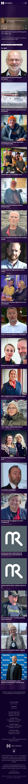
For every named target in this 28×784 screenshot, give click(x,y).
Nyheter (3, 36)
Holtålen (3, 44)
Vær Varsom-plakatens (17, 755)
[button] (4, 28)
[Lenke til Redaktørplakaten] (14, 750)
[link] (6, 3)
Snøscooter (9, 44)
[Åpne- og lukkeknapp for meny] (25, 3)
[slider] (14, 26)
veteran (14, 44)
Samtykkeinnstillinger (15, 773)
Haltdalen (20, 44)
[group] (26, 28)
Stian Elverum (14, 708)
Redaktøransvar (16, 757)
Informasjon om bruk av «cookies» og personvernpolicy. (14, 776)
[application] (14, 23)
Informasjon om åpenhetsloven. (14, 777)
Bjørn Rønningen (14, 703)
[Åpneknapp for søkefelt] (22, 3)
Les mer (23, 693)
